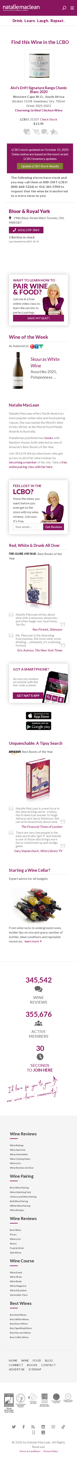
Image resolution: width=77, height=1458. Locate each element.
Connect (16, 1365)
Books (32, 1365)
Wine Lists (15, 1163)
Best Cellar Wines (19, 1337)
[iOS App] (38, 715)
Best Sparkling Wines (21, 1328)
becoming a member (23, 462)
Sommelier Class (19, 1294)
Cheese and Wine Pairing (23, 1196)
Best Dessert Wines (20, 1332)
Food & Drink (17, 1248)
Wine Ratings (17, 1145)
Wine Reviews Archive (22, 1167)
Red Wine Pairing (19, 1201)
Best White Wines (19, 1319)
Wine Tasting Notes (20, 1158)
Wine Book (16, 1281)
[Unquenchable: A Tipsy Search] (38, 781)
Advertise (17, 1369)
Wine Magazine (18, 1285)
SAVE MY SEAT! (38, 318)
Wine (25, 1360)
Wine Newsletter (19, 1154)
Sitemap (35, 1369)
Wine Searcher (18, 1149)
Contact (48, 1365)
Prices (13, 1234)
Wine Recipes (17, 1210)
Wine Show (16, 1276)
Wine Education (18, 1290)
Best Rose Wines (19, 1323)
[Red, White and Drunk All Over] (38, 587)
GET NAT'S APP (28, 695)
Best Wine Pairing (19, 1187)
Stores (13, 1243)
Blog (49, 1360)
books (48, 438)
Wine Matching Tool (20, 1192)
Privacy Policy (50, 1451)
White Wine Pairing (20, 1205)
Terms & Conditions (29, 1451)
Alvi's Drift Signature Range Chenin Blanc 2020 (38, 90)
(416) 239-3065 (28, 230)
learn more (31, 941)
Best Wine (15, 1229)
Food (37, 1360)
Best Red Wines (18, 1314)
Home (13, 1360)
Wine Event (16, 1272)
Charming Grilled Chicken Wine (38, 110)
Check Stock (48, 119)
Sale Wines (16, 1252)
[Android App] (38, 725)
